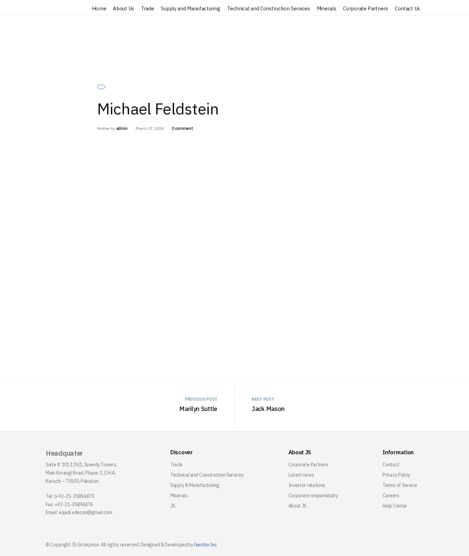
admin (122, 128)
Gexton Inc (205, 545)
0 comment (182, 128)
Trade (147, 8)
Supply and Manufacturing (190, 8)
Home (99, 8)
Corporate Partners (365, 8)
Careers (390, 495)
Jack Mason (268, 409)
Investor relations (306, 485)
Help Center (394, 506)
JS (172, 506)
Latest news (301, 475)
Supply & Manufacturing (194, 485)
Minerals (326, 8)
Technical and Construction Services (268, 8)
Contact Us (407, 8)
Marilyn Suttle (198, 409)
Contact (390, 465)
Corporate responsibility (313, 495)
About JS (297, 506)
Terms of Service (399, 485)
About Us (123, 8)
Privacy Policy (396, 475)
